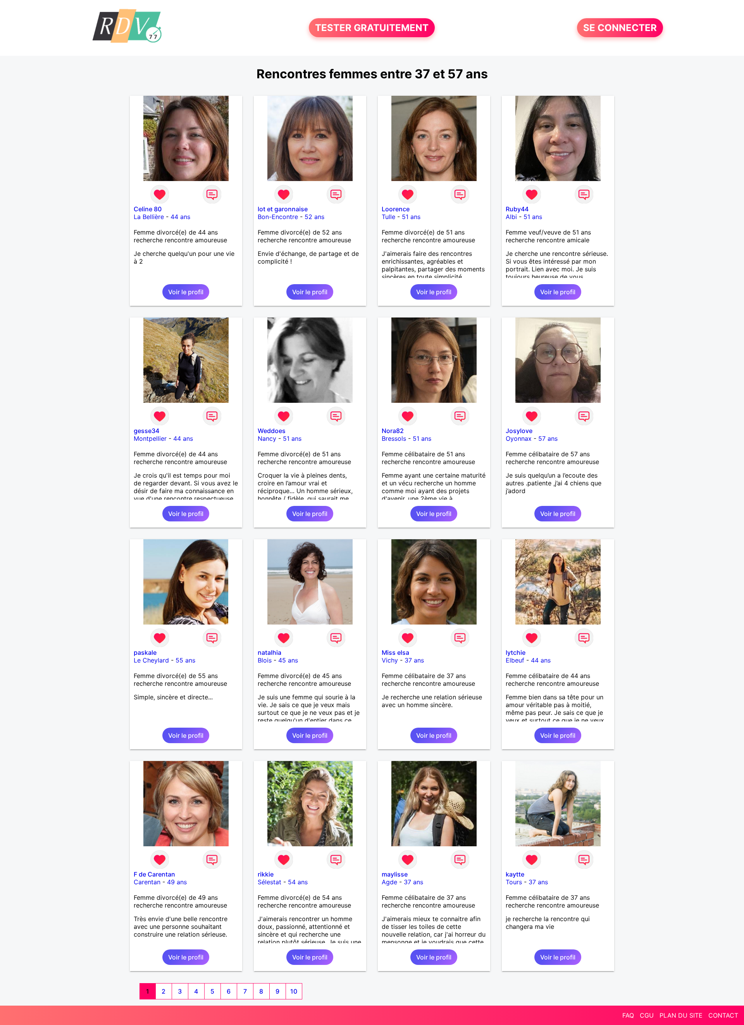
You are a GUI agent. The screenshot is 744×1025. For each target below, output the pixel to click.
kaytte (515, 874)
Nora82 (393, 431)
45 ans (288, 660)
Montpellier (150, 438)
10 (293, 991)
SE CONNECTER (620, 27)
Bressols (394, 438)
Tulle (388, 217)
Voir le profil (185, 292)
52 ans (314, 217)
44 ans (180, 217)
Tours (514, 882)
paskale (145, 652)
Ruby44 (517, 209)
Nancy (267, 438)
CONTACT (723, 1015)
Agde (389, 882)
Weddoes (272, 431)
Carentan (147, 882)
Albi (511, 217)
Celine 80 (148, 209)
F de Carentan (154, 874)
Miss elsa (395, 652)
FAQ (628, 1015)
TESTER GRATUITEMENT (372, 27)
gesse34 (146, 431)
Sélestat (269, 882)
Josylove (519, 431)
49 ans (177, 882)
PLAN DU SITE (681, 1015)
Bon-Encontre (278, 217)
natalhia (269, 652)
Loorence (396, 209)
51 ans (411, 217)
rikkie (266, 874)
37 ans (414, 660)
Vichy (390, 660)
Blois (265, 660)
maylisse (395, 874)
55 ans (185, 660)
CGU (647, 1015)
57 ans (548, 438)
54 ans (298, 882)
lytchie (515, 652)
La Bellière (149, 217)
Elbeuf (515, 660)
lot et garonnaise (283, 209)
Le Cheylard (151, 660)
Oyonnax (519, 438)
